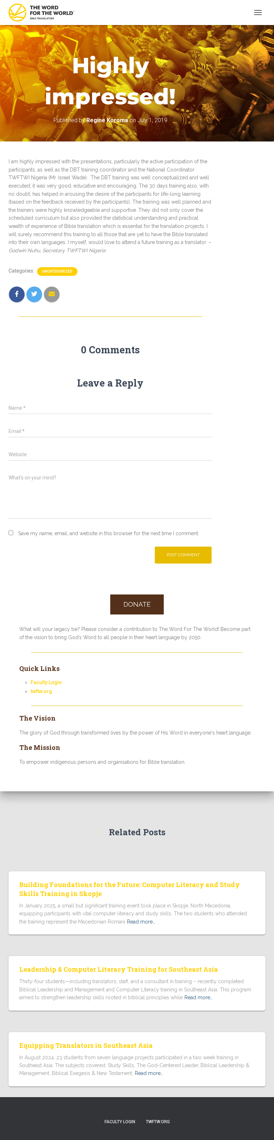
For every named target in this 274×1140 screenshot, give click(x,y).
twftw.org (41, 691)
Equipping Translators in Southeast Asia (86, 1045)
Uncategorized (57, 271)
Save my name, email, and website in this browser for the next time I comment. (108, 533)
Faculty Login (46, 682)
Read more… (141, 922)
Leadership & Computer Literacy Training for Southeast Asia (118, 969)
